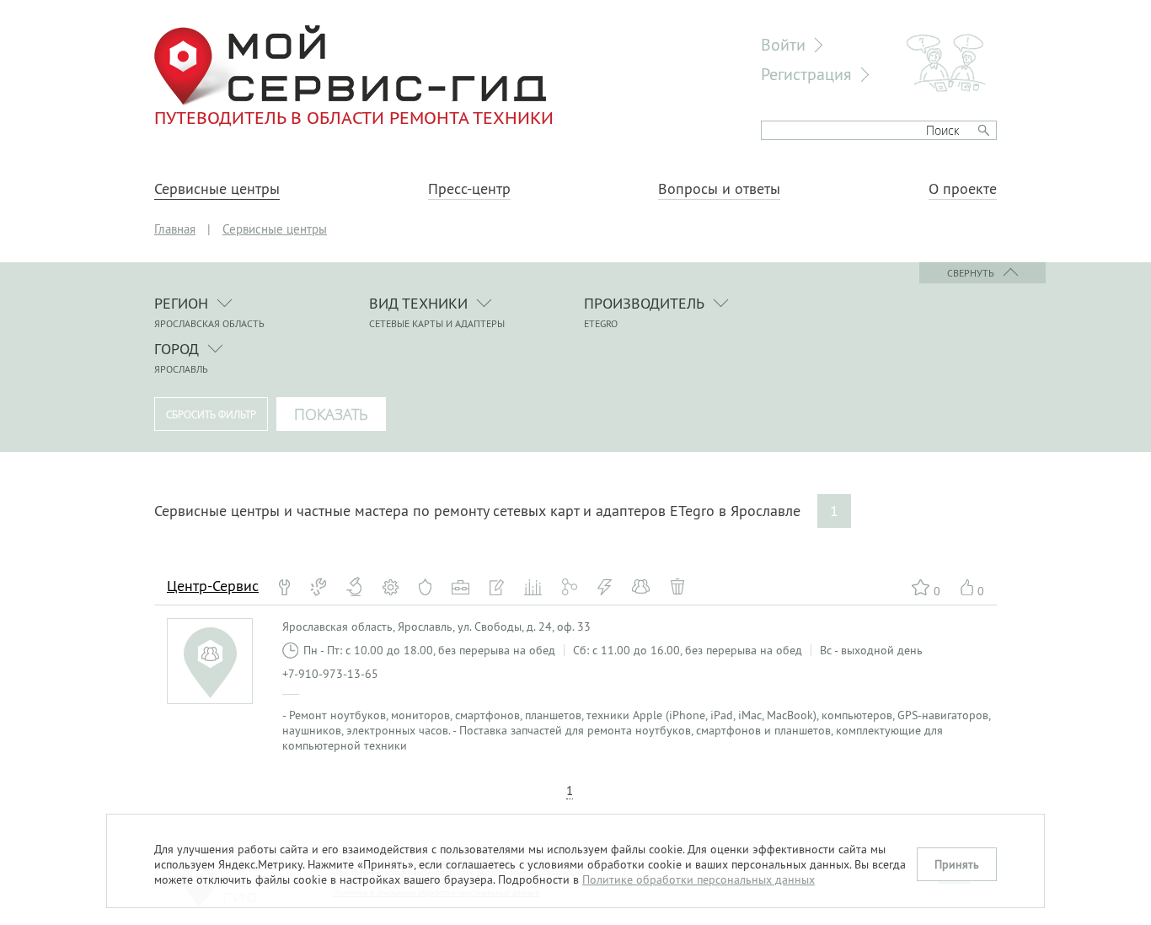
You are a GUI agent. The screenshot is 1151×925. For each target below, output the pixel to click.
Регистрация (806, 73)
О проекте (963, 188)
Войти (783, 44)
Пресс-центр (469, 188)
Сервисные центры (217, 188)
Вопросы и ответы (719, 188)
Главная (174, 229)
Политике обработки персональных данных (698, 879)
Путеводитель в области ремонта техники (354, 117)
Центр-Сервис (213, 585)
